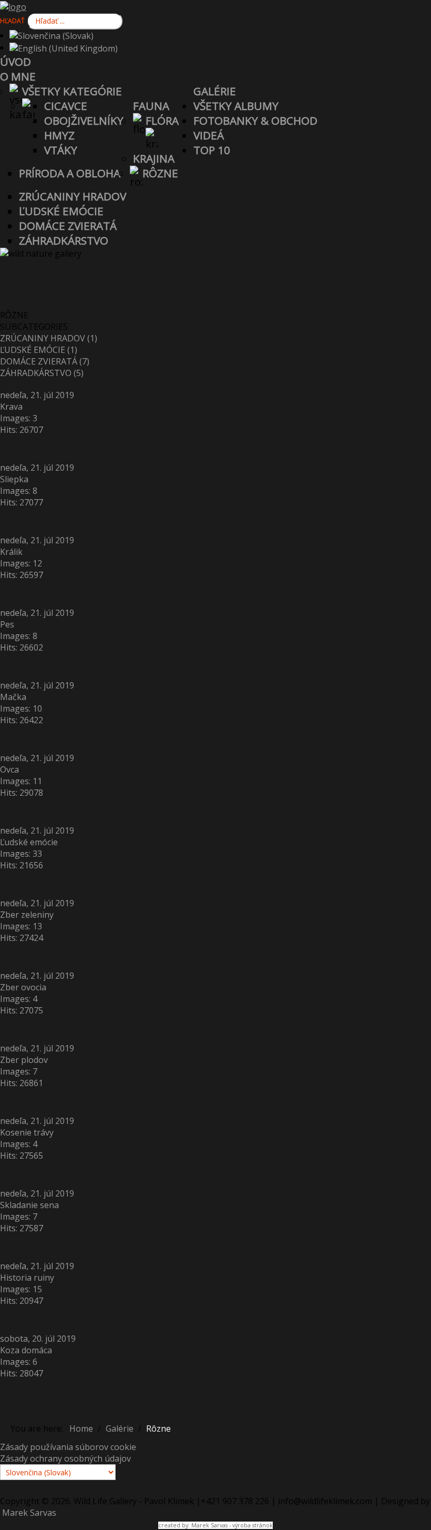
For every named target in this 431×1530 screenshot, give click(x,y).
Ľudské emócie (61, 211)
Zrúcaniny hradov (72, 196)
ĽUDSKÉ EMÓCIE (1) (38, 350)
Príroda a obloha (69, 173)
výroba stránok (252, 1525)
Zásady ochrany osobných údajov (65, 1458)
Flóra (162, 120)
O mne (18, 76)
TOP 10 (211, 150)
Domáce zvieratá (68, 225)
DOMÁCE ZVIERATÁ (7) (44, 361)
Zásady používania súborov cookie (68, 1447)
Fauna (151, 105)
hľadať (12, 21)
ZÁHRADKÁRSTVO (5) (42, 373)
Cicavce (65, 105)
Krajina (154, 158)
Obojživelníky (84, 120)
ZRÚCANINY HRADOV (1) (48, 338)
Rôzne (160, 173)
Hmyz (59, 135)
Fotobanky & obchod (255, 120)
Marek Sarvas (28, 1512)
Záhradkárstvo (63, 240)
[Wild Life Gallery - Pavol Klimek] (13, 6)
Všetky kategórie (72, 91)
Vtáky (60, 150)
